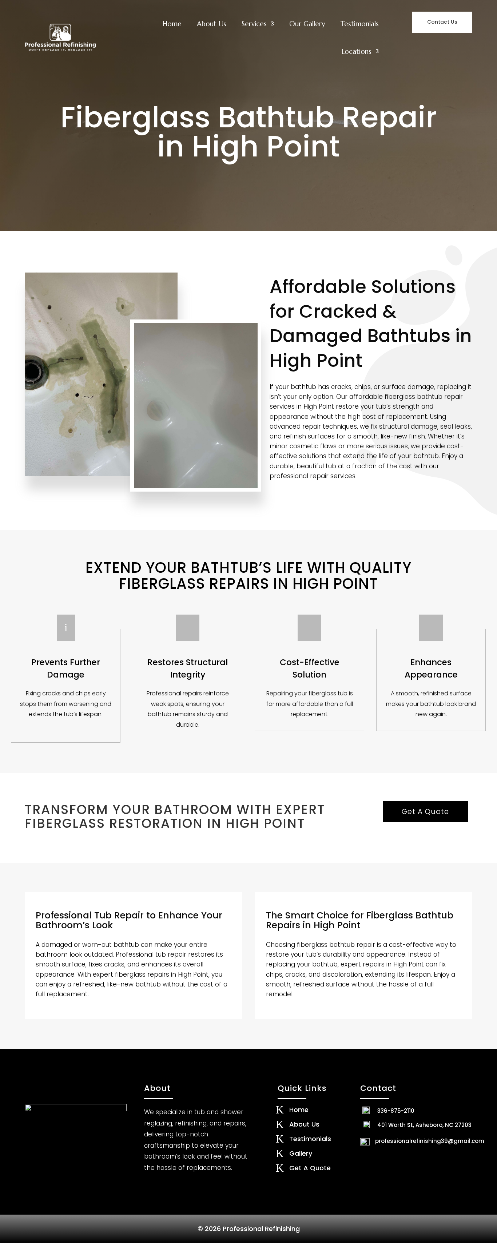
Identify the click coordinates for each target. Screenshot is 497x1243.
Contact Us (442, 21)
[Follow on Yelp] (384, 1158)
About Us (211, 23)
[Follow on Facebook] (367, 1158)
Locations (356, 51)
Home (172, 23)
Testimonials (360, 23)
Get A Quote (425, 811)
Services (254, 23)
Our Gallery (307, 23)
